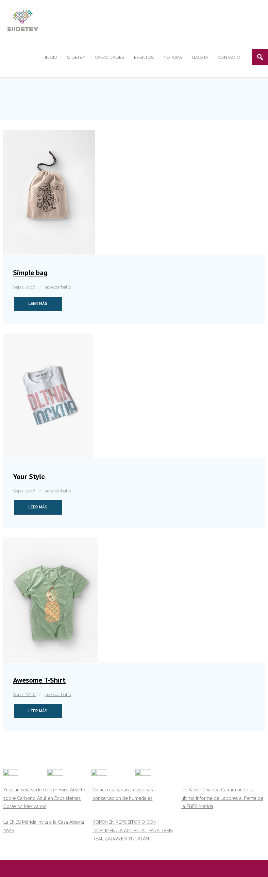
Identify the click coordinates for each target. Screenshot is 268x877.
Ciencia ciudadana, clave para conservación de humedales (123, 794)
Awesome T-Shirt (39, 680)
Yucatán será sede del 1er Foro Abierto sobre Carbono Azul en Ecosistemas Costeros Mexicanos (44, 798)
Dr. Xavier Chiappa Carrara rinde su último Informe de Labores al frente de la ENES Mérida (222, 798)
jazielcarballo (58, 287)
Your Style (29, 476)
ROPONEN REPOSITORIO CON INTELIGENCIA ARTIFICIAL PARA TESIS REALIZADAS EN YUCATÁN (132, 830)
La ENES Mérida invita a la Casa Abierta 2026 (43, 826)
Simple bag (30, 272)
